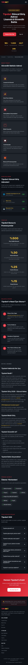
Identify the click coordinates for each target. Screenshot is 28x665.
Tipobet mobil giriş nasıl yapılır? (14, 538)
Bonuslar (3, 627)
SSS (2, 645)
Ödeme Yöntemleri (5, 648)
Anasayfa (3, 56)
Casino (2, 637)
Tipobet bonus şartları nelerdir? (14, 556)
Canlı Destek (4, 650)
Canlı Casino (4, 640)
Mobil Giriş (3, 622)
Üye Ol (21, 34)
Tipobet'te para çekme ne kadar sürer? (14, 544)
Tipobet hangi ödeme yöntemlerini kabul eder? (14, 550)
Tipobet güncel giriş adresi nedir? (14, 533)
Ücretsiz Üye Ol (14, 589)
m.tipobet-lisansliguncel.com (13, 315)
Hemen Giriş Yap (9, 34)
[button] (26, 2)
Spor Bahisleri (4, 633)
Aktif (23, 194)
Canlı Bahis (3, 635)
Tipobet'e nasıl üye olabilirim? (14, 567)
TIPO (5, 2)
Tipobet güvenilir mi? (14, 528)
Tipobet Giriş (10, 56)
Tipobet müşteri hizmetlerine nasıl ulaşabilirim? (14, 562)
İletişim (2, 652)
